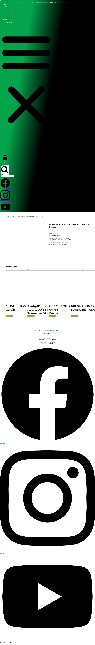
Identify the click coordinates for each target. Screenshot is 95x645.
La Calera (8, 13)
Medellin (8, 15)
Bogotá (7, 21)
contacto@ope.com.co (49, 335)
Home (7, 216)
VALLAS (5, 6)
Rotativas (8, 18)
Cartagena (8, 9)
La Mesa (8, 14)
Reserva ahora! (9, 316)
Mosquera (8, 17)
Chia (7, 10)
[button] (26, 79)
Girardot (8, 11)
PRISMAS (5, 19)
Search (2, 165)
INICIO (4, 5)
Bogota (7, 7)
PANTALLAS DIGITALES (8, 22)
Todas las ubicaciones (15, 216)
